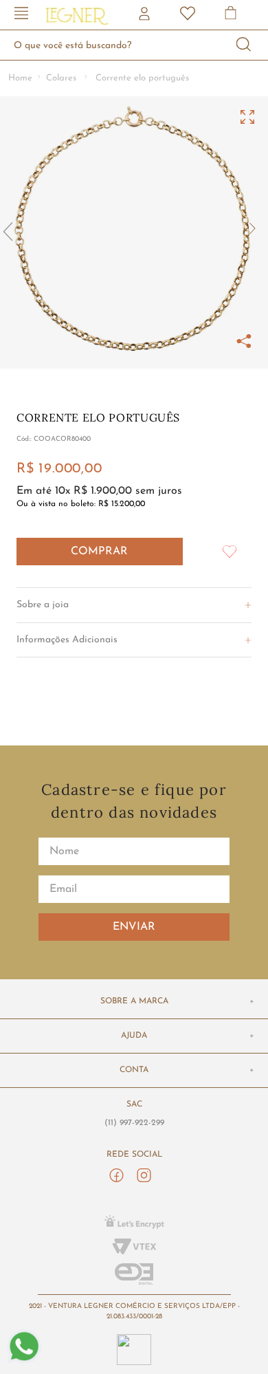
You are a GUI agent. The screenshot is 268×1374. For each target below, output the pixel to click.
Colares (61, 78)
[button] (21, 15)
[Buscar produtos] (244, 45)
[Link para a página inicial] (20, 78)
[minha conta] (146, 15)
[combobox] (134, 45)
